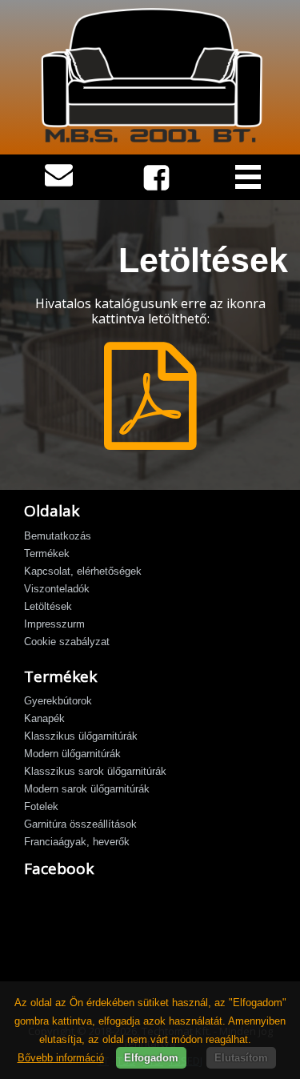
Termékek (47, 554)
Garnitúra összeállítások (80, 824)
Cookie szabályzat (67, 642)
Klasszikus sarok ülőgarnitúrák (95, 771)
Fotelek (41, 806)
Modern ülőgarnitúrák (72, 754)
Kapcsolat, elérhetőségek (83, 571)
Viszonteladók (57, 589)
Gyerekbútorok (58, 701)
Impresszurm (54, 624)
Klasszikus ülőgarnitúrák (81, 736)
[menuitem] (150, 537)
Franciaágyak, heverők (77, 842)
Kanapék (44, 718)
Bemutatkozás (57, 536)
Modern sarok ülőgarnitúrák (87, 789)
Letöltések (48, 606)
